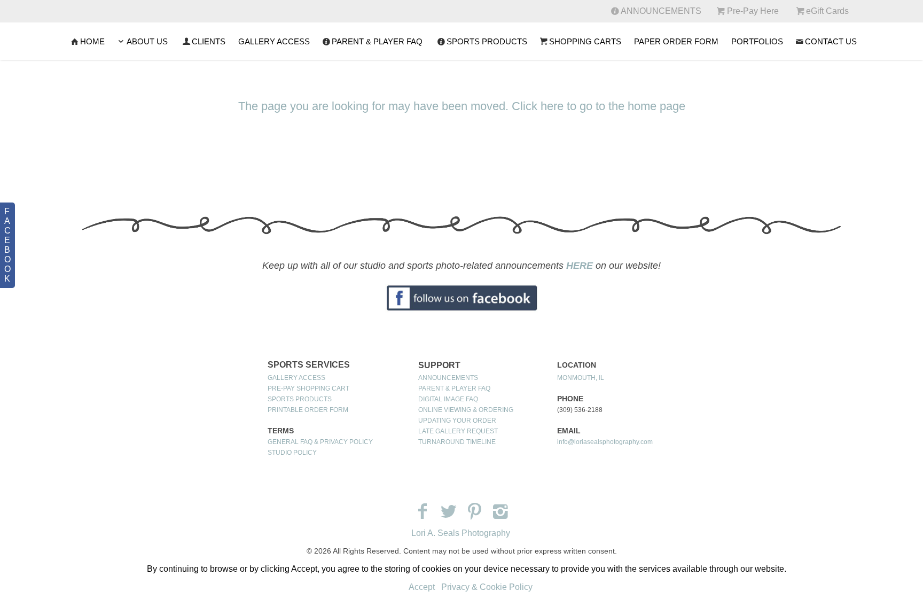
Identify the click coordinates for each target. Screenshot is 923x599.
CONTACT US (831, 41)
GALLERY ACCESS (274, 41)
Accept (422, 587)
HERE (579, 265)
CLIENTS (208, 41)
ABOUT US (147, 41)
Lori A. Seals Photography (460, 533)
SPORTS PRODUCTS (487, 41)
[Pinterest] (475, 511)
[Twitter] (448, 511)
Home (92, 41)
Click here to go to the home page (598, 106)
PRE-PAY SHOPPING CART (308, 388)
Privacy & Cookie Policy (487, 587)
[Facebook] (422, 511)
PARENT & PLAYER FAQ (377, 41)
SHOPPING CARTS (585, 41)
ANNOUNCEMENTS (448, 378)
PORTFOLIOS (757, 41)
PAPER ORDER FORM (676, 41)
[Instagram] (501, 511)
